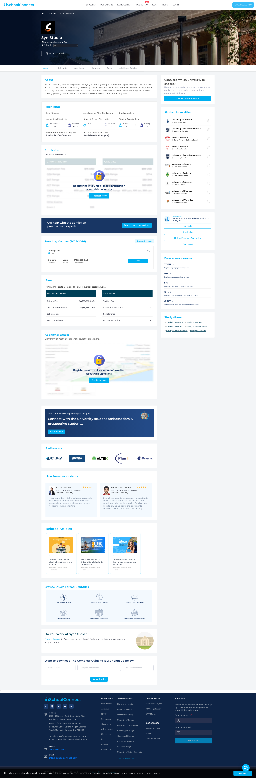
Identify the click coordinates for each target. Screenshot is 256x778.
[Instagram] (52, 706)
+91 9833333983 (57, 749)
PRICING (165, 5)
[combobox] (65, 45)
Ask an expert (107, 729)
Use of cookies (152, 773)
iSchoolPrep (124, 5)
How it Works (106, 704)
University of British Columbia (129, 752)
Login (176, 5)
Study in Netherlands (196, 326)
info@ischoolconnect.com (63, 758)
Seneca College (124, 747)
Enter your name (183, 715)
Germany (188, 244)
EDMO (104, 714)
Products (140, 4)
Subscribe (193, 740)
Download (98, 679)
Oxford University (124, 709)
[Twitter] (59, 706)
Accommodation (153, 728)
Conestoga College (125, 731)
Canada (188, 226)
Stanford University (125, 715)
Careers (104, 744)
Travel (148, 733)
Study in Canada (198, 330)
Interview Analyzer (154, 704)
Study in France (194, 322)
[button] (246, 768)
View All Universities (125, 758)
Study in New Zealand (176, 330)
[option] (49, 555)
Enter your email (183, 727)
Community (106, 724)
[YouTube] (65, 706)
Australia (188, 232)
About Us (105, 709)
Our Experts (106, 5)
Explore (90, 5)
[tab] (46, 68)
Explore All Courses (144, 241)
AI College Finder (153, 709)
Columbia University (125, 741)
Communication (153, 738)
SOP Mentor (151, 714)
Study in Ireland (174, 326)
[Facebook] (46, 706)
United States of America (187, 238)
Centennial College (125, 736)
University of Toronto (125, 720)
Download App (243, 5)
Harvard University (125, 704)
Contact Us (106, 749)
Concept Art (54, 250)
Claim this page (52, 639)
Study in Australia (174, 322)
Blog (154, 5)
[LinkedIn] (71, 706)
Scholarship (106, 719)
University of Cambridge (127, 725)
